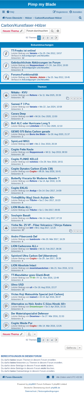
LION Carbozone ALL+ (24, 246)
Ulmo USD (17, 284)
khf (31, 116)
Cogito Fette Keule (22, 149)
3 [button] (47, 38)
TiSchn (33, 200)
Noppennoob (36, 152)
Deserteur (35, 316)
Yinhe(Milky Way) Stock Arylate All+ (33, 197)
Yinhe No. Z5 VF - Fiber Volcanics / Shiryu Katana (41, 225)
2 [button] (43, 38)
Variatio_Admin (37, 77)
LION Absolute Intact (23, 265)
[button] (56, 37)
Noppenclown (37, 65)
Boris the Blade (38, 134)
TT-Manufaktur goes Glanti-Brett (30, 275)
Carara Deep (18, 113)
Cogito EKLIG (19, 187)
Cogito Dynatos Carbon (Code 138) (32, 168)
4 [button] (52, 38)
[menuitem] (10, 12)
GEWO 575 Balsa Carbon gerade (30, 131)
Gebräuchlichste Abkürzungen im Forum (36, 62)
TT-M (32, 277)
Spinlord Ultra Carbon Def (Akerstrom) (34, 255)
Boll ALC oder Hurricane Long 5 (30, 123)
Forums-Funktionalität (24, 74)
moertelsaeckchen (39, 268)
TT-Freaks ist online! (23, 50)
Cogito (33, 171)
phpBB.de (55, 388)
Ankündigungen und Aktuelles (35, 55)
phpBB (32, 384)
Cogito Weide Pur (21, 323)
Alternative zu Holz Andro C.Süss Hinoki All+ (38, 303)
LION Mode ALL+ (21, 207)
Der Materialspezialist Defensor (30, 313)
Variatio (33, 53)
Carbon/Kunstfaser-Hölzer (23, 25)
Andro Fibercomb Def (24, 236)
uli (31, 287)
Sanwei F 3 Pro (20, 104)
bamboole (35, 239)
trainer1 (34, 297)
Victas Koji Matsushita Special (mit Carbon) (37, 294)
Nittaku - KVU (19, 92)
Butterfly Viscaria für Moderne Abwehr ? (35, 178)
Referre (33, 95)
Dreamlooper (36, 306)
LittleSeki (34, 126)
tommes (34, 162)
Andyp (33, 190)
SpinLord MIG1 (20, 141)
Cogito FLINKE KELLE (24, 159)
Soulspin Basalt (20, 215)
